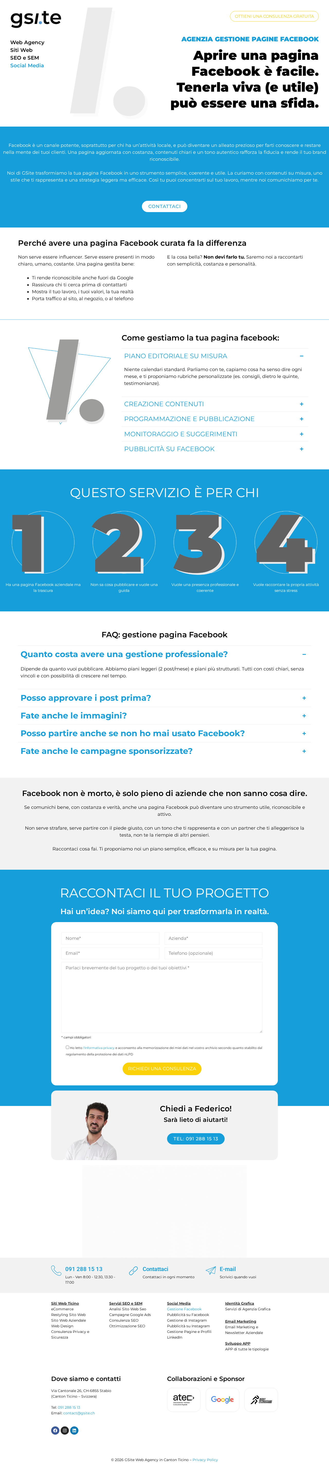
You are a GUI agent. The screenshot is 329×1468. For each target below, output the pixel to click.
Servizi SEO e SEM (125, 1303)
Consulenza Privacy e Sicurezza (70, 1334)
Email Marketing (240, 1321)
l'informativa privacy (99, 1048)
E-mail (228, 1269)
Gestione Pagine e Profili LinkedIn (189, 1334)
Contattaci (155, 1269)
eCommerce (62, 1309)
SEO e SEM (24, 58)
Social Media (27, 65)
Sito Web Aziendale (68, 1320)
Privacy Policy (205, 1459)
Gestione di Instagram (187, 1320)
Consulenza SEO (124, 1320)
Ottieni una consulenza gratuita (274, 16)
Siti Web (21, 50)
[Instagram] (65, 1430)
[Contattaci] (134, 1270)
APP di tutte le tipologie (247, 1349)
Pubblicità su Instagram (188, 1326)
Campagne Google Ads (130, 1314)
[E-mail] (211, 1270)
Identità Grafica (239, 1303)
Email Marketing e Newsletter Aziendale (244, 1330)
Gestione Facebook (184, 1309)
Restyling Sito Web (68, 1314)
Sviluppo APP (237, 1343)
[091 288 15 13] (56, 1270)
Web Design (62, 1326)
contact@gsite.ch (79, 1413)
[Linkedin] (74, 1430)
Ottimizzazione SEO (127, 1326)
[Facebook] (55, 1430)
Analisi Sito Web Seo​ (127, 1309)
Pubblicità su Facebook (188, 1314)
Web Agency (27, 42)
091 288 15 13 (84, 1269)
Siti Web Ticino (65, 1303)
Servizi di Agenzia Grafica (247, 1309)
